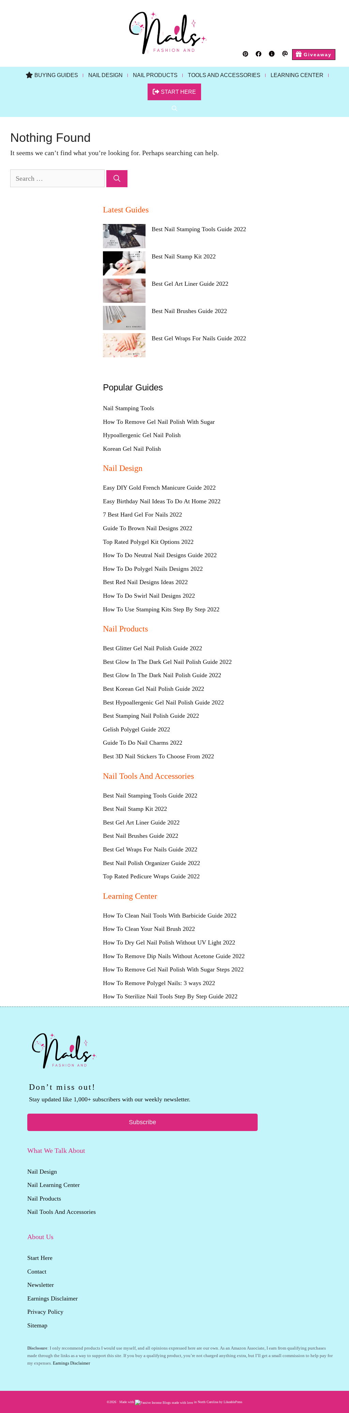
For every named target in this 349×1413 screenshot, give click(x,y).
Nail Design (105, 75)
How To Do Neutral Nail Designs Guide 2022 (160, 555)
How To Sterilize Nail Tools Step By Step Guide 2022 (170, 996)
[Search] (116, 178)
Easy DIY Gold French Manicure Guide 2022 (159, 487)
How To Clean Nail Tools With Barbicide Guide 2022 (170, 915)
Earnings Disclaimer (52, 1298)
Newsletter (41, 1284)
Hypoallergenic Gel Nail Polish (142, 435)
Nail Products (155, 75)
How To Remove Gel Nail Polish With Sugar (159, 421)
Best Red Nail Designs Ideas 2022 (145, 582)
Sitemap (37, 1325)
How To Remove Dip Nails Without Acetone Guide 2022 (174, 956)
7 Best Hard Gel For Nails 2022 (142, 514)
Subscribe (142, 1122)
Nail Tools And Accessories (61, 1211)
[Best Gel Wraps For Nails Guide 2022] (124, 346)
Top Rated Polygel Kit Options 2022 (148, 541)
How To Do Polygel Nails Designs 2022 (153, 568)
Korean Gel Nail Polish (132, 448)
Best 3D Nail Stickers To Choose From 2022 (158, 756)
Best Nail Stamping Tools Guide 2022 (199, 229)
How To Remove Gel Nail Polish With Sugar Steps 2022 (173, 969)
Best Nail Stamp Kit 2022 (184, 256)
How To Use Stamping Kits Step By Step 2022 (161, 609)
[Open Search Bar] (174, 108)
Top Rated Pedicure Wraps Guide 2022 (151, 876)
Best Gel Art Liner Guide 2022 (190, 283)
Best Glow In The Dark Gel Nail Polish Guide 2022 (167, 661)
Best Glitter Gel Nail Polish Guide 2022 (152, 648)
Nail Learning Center (53, 1184)
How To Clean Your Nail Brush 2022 (149, 928)
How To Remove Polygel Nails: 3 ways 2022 (159, 983)
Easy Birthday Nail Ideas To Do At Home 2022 (162, 501)
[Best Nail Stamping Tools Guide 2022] (124, 237)
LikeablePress (233, 1402)
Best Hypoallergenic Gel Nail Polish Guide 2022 (163, 702)
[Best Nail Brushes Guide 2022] (124, 319)
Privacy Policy (45, 1311)
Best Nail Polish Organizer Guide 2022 (151, 863)
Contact (36, 1271)
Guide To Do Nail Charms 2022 (142, 742)
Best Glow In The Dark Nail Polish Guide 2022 (162, 675)
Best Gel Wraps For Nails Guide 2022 (199, 338)
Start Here (39, 1257)
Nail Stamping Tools (128, 408)
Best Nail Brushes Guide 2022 (189, 311)
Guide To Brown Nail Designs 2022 (147, 528)
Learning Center (297, 75)
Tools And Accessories (224, 75)
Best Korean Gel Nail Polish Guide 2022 (153, 688)
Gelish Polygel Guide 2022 (136, 729)
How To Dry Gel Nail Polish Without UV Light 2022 (169, 942)
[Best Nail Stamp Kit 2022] (124, 265)
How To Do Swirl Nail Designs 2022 (149, 595)
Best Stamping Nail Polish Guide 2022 (151, 715)
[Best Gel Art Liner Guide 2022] (124, 292)
